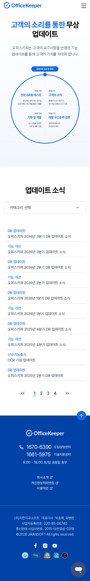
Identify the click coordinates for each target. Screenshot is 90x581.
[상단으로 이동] (81, 415)
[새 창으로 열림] (35, 546)
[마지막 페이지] (67, 393)
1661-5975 (38, 454)
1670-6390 (39, 447)
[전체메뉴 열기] (83, 5)
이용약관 (42, 488)
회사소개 (42, 477)
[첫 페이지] (23, 393)
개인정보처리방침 (42, 483)
